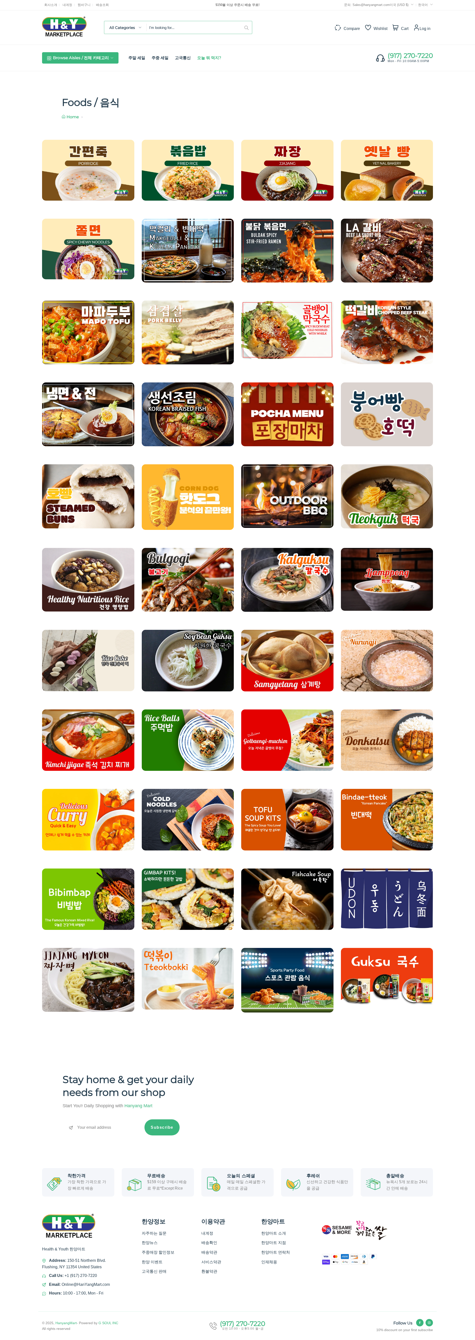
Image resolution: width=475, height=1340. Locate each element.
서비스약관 (211, 1262)
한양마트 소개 (273, 1233)
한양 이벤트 (152, 1262)
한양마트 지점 (273, 1243)
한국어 (423, 5)
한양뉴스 (150, 1243)
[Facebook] (420, 1322)
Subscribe (162, 1127)
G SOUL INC (108, 1323)
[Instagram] (429, 1322)
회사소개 (50, 5)
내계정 (67, 5)
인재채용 (269, 1262)
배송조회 (102, 5)
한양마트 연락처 (275, 1252)
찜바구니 (84, 5)
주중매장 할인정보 (158, 1252)
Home (73, 117)
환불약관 (209, 1271)
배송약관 (209, 1252)
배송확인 (209, 1243)
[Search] (248, 27)
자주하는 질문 (154, 1233)
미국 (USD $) (399, 5)
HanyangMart (66, 1323)
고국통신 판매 (154, 1271)
